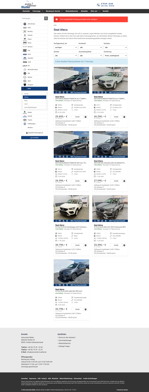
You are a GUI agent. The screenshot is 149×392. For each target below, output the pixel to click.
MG (28, 73)
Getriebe (107, 43)
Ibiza (25, 100)
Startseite (26, 11)
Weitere (30, 127)
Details (77, 117)
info (55, 25)
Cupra (29, 39)
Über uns (94, 11)
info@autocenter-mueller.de (36, 352)
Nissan (29, 77)
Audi (29, 28)
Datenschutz (78, 378)
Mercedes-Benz (32, 69)
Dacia (29, 43)
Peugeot (30, 85)
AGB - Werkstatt (53, 378)
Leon (26, 104)
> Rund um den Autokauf (66, 337)
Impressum (32, 378)
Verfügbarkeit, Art (60, 43)
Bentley (30, 31)
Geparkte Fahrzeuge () (35, 133)
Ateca (26, 97)
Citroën (29, 35)
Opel (29, 81)
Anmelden (24, 378)
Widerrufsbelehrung (65, 378)
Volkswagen (31, 124)
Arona (26, 94)
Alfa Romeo (31, 24)
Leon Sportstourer (30, 107)
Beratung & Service (53, 11)
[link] (85, 117)
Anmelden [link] (35, 137)
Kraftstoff (82, 43)
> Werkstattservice (64, 343)
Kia (28, 66)
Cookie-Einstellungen (90, 378)
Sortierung (107, 52)
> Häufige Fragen (64, 346)
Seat (29, 88)
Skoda (29, 112)
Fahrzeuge (36, 11)
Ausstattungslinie (85, 52)
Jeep (29, 62)
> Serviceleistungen (64, 340)
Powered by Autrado (122, 390)
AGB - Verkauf (42, 378)
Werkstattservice (72, 11)
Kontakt (105, 11)
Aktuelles (84, 11)
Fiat (28, 50)
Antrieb (56, 52)
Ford (29, 54)
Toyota (29, 120)
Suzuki (29, 116)
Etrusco (30, 47)
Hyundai (30, 58)
